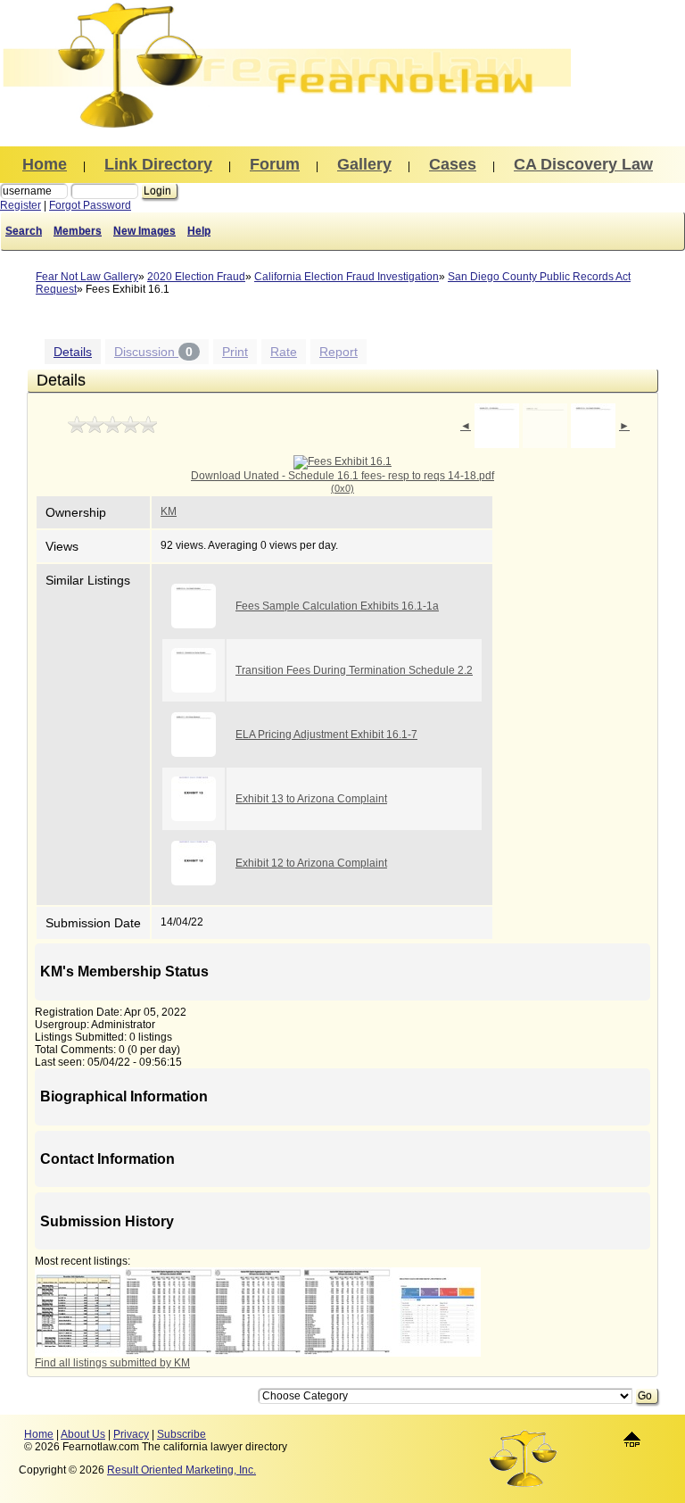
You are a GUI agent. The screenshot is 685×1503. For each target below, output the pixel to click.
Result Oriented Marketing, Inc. (181, 1470)
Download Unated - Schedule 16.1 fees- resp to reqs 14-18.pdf (342, 481)
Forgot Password (90, 205)
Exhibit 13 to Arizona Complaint (311, 799)
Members (78, 231)
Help (198, 231)
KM (169, 511)
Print (235, 352)
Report (338, 352)
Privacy (131, 1434)
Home (39, 1434)
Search (23, 231)
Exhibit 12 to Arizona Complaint (311, 863)
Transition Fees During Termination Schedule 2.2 (354, 670)
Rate (283, 352)
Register (20, 205)
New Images (144, 231)
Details (73, 352)
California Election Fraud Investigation (346, 276)
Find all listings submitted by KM (112, 1363)
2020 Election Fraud (196, 276)
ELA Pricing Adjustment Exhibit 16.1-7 (326, 734)
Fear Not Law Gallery (87, 276)
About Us (83, 1434)
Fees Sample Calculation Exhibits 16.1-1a (337, 606)
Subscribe (181, 1434)
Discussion (153, 352)
